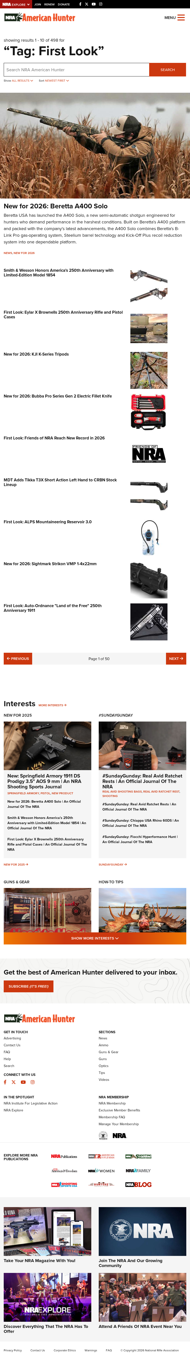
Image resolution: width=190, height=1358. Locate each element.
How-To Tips (111, 882)
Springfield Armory (23, 793)
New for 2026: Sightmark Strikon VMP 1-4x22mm (50, 564)
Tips (102, 1072)
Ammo (103, 1045)
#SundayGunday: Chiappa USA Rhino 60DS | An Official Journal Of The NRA (140, 823)
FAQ (7, 1052)
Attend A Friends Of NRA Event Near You (140, 1326)
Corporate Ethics (65, 1350)
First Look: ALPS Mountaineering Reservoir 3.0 (48, 522)
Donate (64, 4)
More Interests (51, 705)
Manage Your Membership (119, 1124)
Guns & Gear (16, 882)
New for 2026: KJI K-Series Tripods (36, 354)
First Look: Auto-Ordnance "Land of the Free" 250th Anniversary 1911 (53, 608)
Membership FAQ (112, 1117)
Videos (104, 1079)
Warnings (91, 1350)
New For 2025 (18, 715)
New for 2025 (14, 864)
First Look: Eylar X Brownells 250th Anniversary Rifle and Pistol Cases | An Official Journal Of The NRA (47, 844)
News (8, 253)
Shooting (110, 796)
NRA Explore (13, 1110)
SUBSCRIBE (28, 986)
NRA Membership (112, 1103)
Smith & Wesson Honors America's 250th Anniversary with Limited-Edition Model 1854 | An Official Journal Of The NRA (46, 823)
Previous (19, 658)
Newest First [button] (55, 80)
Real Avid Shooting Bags (122, 791)
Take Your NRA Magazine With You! (39, 1260)
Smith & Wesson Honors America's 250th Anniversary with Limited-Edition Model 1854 (59, 272)
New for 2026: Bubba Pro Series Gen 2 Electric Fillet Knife (58, 396)
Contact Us (12, 1045)
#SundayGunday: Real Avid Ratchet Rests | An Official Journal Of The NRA (142, 781)
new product (62, 793)
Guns (103, 1058)
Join (37, 4)
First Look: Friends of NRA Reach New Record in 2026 (54, 438)
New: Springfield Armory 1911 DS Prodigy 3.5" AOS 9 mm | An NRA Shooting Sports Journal (44, 781)
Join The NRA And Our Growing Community (131, 1263)
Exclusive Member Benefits (119, 1110)
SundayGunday (111, 864)
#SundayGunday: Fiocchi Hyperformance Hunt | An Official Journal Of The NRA (140, 839)
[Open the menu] (181, 17)
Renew (49, 4)
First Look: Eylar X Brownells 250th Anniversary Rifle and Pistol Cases (63, 314)
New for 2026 (24, 253)
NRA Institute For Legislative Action (31, 1103)
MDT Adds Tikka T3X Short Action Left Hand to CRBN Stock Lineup (60, 482)
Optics (104, 1065)
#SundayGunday (116, 715)
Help (7, 1058)
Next (177, 658)
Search (168, 69)
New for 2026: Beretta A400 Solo (56, 206)
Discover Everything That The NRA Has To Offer (46, 1329)
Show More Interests (121, 938)
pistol (45, 793)
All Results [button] (21, 80)
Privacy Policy (13, 1350)
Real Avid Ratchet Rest (161, 791)
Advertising (12, 1038)
